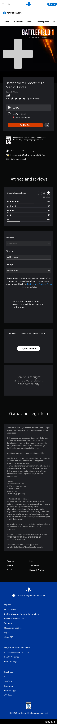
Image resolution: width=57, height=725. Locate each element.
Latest (6, 21)
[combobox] (28, 243)
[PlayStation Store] (13, 12)
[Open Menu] (3, 4)
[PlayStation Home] (28, 4)
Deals (30, 21)
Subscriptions (43, 21)
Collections (18, 21)
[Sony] (50, 724)
